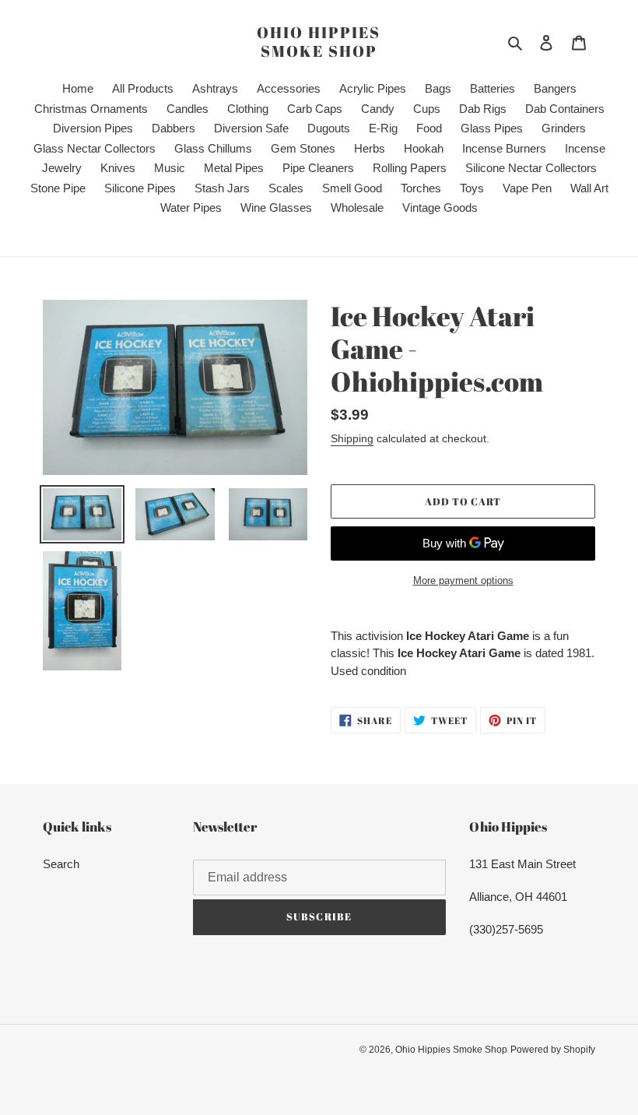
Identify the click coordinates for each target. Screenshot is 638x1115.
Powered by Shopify (552, 1049)
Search (61, 864)
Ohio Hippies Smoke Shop (318, 42)
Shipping (352, 438)
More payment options (463, 580)
